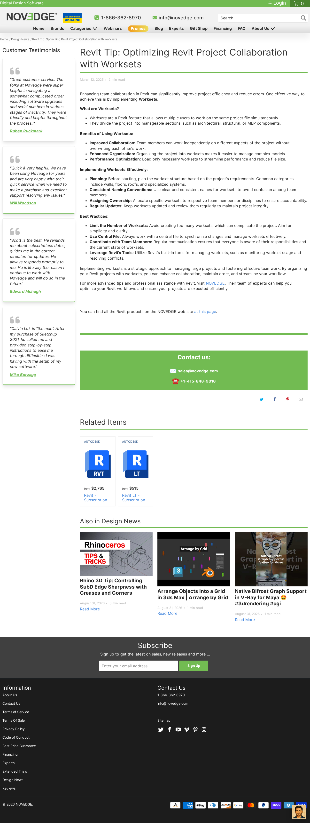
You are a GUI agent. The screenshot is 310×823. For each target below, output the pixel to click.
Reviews (9, 788)
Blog (159, 28)
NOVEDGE (215, 283)
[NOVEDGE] (32, 16)
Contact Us (11, 703)
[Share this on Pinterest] (287, 399)
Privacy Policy (13, 729)
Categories (81, 28)
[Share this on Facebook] (274, 399)
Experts (176, 28)
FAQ (242, 28)
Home (39, 28)
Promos (138, 28)
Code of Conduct (16, 737)
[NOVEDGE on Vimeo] (187, 730)
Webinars (113, 28)
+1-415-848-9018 (198, 381)
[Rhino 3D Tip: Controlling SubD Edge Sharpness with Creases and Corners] (116, 554)
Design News (12, 780)
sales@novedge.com (198, 370)
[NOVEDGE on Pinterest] (195, 730)
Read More (90, 609)
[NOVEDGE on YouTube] (178, 730)
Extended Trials (14, 771)
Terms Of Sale (13, 720)
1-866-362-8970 (121, 18)
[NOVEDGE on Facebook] (169, 730)
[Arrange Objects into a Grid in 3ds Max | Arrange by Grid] (193, 559)
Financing (223, 28)
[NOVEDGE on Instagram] (204, 730)
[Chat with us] (299, 812)
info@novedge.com (181, 18)
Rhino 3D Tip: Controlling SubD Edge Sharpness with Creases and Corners (113, 586)
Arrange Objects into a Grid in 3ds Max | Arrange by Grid (192, 594)
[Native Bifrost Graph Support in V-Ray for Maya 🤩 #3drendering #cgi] (271, 559)
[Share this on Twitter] (261, 399)
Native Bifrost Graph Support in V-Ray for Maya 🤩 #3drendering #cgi (271, 597)
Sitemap (163, 720)
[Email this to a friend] (300, 399)
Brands (57, 28)
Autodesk (92, 441)
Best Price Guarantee (19, 746)
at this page (205, 311)
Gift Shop (199, 28)
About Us (261, 28)
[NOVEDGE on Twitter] (161, 730)
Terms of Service (15, 712)
